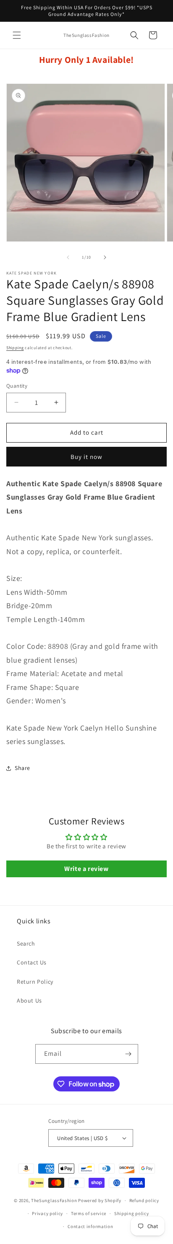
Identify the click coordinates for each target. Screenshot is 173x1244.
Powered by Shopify (99, 1200)
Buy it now (86, 457)
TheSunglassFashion (54, 1200)
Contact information (90, 1226)
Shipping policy (131, 1213)
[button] (17, 35)
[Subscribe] (128, 1054)
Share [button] (22, 768)
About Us (29, 1000)
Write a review (86, 868)
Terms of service (88, 1213)
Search (26, 943)
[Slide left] (68, 257)
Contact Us (32, 962)
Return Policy (35, 981)
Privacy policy (47, 1213)
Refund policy (144, 1200)
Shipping (15, 347)
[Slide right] (105, 257)
